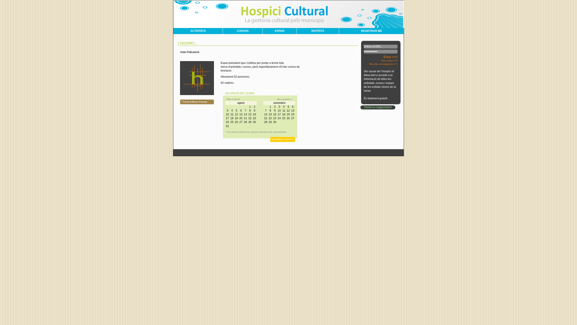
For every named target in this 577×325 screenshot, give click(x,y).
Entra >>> (391, 57)
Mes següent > (285, 99)
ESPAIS (279, 30)
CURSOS (243, 30)
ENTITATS (317, 30)
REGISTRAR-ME (371, 30)
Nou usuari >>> (390, 60)
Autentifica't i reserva (282, 139)
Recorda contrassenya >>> (383, 64)
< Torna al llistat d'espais (194, 101)
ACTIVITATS (198, 30)
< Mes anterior (232, 99)
